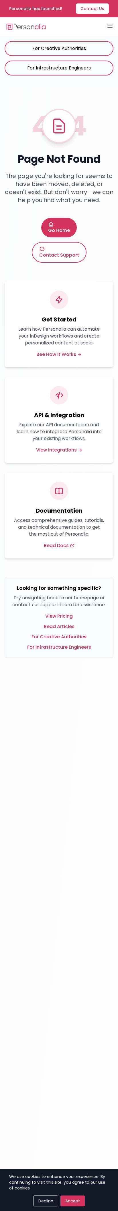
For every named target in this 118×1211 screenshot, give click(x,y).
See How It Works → (59, 354)
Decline (45, 1201)
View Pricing (59, 616)
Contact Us (92, 8)
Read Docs (56, 545)
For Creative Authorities (59, 48)
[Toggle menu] (110, 25)
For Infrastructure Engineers (59, 68)
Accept (72, 1201)
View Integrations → (59, 450)
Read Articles (59, 626)
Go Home (59, 230)
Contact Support (59, 255)
